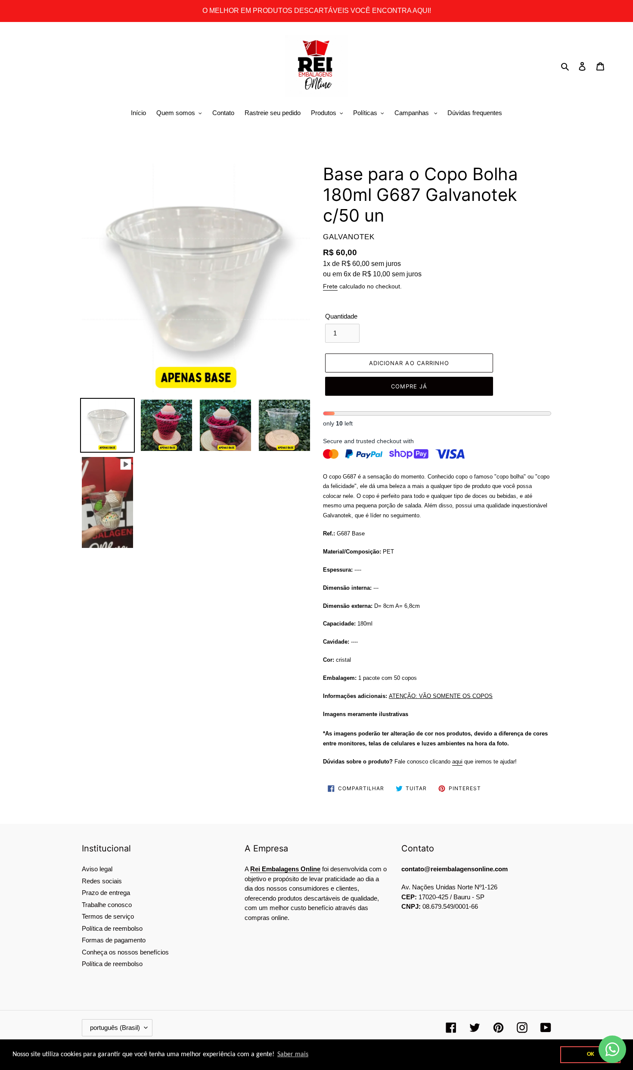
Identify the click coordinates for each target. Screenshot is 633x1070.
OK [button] (590, 1054)
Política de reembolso (112, 928)
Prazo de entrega (106, 892)
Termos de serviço (108, 916)
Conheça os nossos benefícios (125, 952)
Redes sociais (102, 881)
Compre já (409, 386)
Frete (330, 286)
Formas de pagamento (114, 940)
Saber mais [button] (315, 1054)
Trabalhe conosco (107, 904)
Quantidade (341, 316)
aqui (457, 761)
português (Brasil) (115, 1027)
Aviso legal (97, 869)
